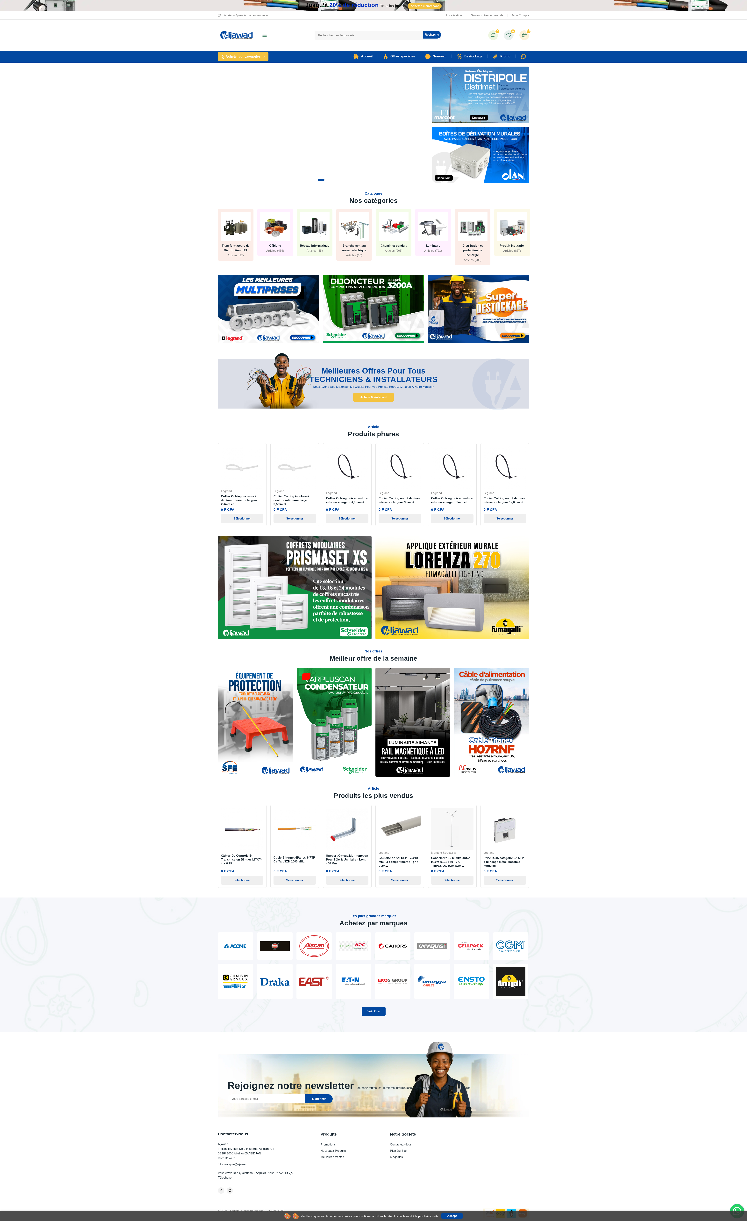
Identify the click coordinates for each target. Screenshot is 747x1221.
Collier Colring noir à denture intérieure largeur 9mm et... (399, 500)
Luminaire (512, 245)
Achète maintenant (373, 397)
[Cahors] (393, 945)
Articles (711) (512, 250)
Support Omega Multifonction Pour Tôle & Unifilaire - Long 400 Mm (347, 859)
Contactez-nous (233, 1134)
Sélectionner (242, 518)
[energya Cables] (432, 981)
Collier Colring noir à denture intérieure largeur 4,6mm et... (346, 500)
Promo (505, 56)
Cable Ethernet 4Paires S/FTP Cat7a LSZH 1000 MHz (294, 859)
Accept (452, 1215)
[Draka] (275, 981)
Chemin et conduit (473, 245)
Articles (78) (236, 250)
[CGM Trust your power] (510, 945)
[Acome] (235, 945)
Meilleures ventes (332, 1157)
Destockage (473, 56)
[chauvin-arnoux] (235, 981)
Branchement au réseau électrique (433, 248)
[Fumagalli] (510, 981)
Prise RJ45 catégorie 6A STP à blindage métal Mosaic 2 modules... (504, 861)
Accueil (367, 56)
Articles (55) (394, 250)
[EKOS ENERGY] (393, 981)
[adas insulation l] (275, 945)
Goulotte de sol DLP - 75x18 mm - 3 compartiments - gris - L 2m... (399, 861)
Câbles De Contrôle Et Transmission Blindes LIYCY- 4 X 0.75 (241, 859)
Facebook (221, 1190)
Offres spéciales (402, 56)
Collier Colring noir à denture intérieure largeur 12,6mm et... (505, 500)
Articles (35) (433, 255)
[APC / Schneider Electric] (353, 945)
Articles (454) (354, 250)
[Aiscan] (314, 945)
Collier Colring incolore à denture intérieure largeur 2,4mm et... (239, 500)
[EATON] (353, 981)
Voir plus (373, 1011)
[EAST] (314, 981)
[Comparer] (493, 35)
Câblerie (354, 245)
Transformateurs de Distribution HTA (314, 248)
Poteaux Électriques (236, 245)
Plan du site (398, 1150)
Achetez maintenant (425, 6)
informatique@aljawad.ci (234, 1164)
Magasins (396, 1157)
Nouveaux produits (333, 1150)
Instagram (230, 1190)
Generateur (275, 245)
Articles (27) (315, 255)
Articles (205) (472, 250)
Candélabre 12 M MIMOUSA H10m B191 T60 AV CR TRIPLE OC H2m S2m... (450, 861)
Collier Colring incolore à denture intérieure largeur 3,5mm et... (292, 500)
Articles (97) (275, 250)
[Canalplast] (432, 945)
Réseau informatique (393, 245)
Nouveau (439, 56)
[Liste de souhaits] (508, 35)
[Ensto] (471, 981)
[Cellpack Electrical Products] (471, 945)
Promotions (328, 1144)
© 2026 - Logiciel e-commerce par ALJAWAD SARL (252, 1210)
